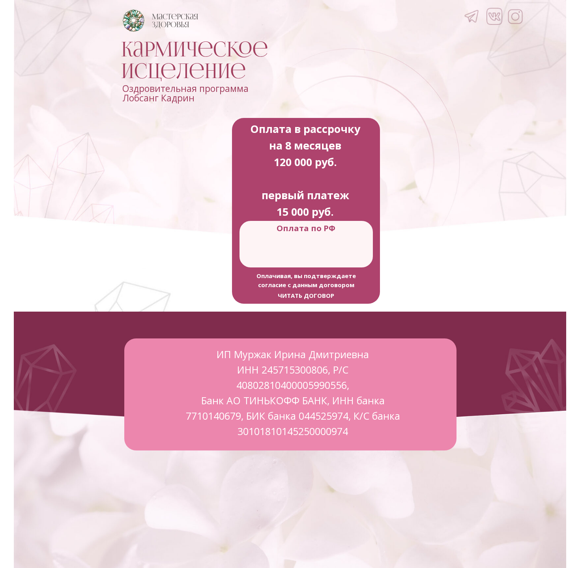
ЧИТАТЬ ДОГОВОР (306, 295)
